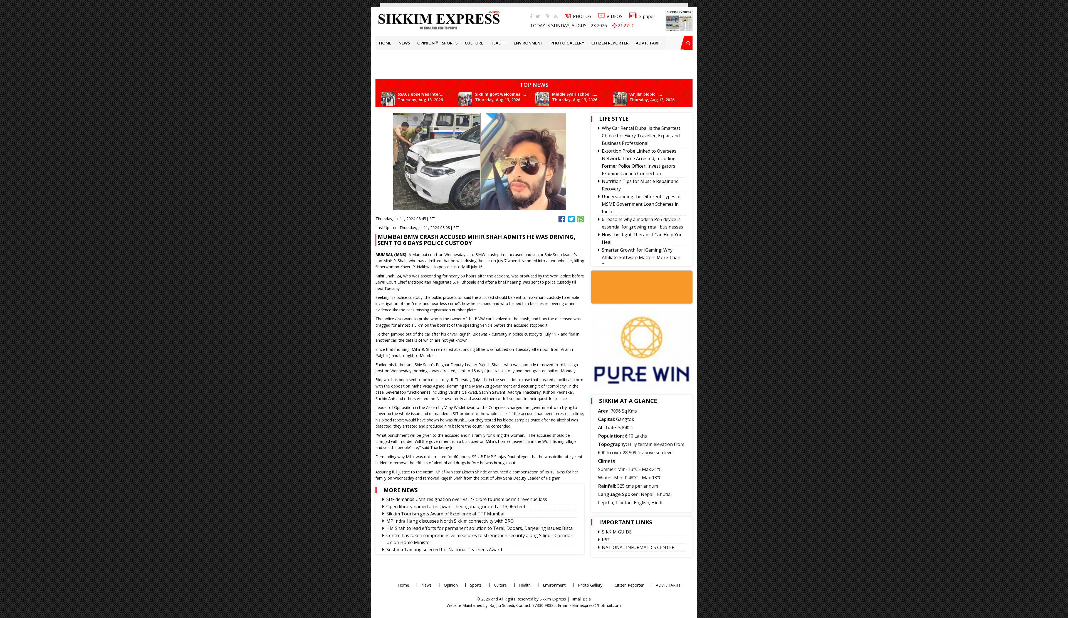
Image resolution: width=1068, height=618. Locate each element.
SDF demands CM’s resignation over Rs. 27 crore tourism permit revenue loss (466, 499)
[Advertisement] (18, 79)
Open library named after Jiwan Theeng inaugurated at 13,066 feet (455, 506)
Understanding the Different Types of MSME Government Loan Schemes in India (641, 204)
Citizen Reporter (610, 43)
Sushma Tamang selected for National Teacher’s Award (444, 550)
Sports (450, 43)
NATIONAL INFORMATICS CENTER (638, 547)
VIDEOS (614, 16)
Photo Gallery (567, 43)
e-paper (647, 16)
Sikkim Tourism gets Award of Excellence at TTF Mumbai (445, 514)
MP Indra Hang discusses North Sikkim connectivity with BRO (450, 521)
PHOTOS (582, 16)
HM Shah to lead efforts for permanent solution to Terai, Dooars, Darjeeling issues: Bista (479, 528)
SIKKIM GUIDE (617, 532)
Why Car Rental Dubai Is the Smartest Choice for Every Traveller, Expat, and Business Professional (641, 135)
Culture (474, 43)
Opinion (426, 43)
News (404, 43)
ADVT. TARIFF (649, 43)
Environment (528, 43)
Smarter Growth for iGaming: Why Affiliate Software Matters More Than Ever (641, 257)
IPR (605, 540)
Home (385, 43)
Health (498, 43)
